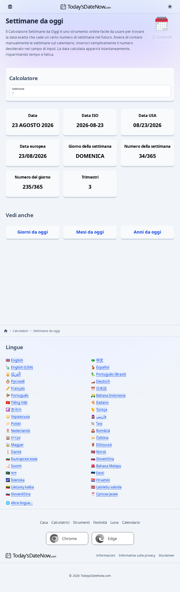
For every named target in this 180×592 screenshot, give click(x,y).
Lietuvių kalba (22, 487)
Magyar (17, 444)
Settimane (18, 89)
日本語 (101, 388)
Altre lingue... (22, 502)
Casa (44, 522)
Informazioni (105, 555)
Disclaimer (166, 555)
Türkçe (101, 409)
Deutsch (103, 381)
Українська (20, 416)
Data (32, 115)
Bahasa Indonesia (111, 395)
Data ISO (90, 115)
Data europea (33, 146)
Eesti (100, 472)
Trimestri (90, 177)
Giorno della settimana (90, 146)
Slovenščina (21, 494)
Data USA (147, 115)
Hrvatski (103, 480)
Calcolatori (20, 331)
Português (20, 395)
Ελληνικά (104, 444)
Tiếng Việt (19, 402)
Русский (18, 381)
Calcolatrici (60, 522)
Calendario (131, 522)
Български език (24, 458)
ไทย (99, 423)
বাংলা (13, 472)
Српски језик (107, 494)
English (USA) (22, 367)
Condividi (164, 37)
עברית (15, 437)
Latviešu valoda (109, 487)
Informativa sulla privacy (137, 555)
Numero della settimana (147, 146)
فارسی (101, 416)
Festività (100, 522)
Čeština (102, 437)
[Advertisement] (90, 281)
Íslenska (18, 480)
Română (103, 430)
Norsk (101, 451)
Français (18, 388)
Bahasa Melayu (108, 465)
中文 (99, 360)
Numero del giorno (32, 177)
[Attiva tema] (170, 6)
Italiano (102, 402)
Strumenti (81, 522)
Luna (114, 522)
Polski (16, 423)
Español (102, 367)
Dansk (16, 451)
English (17, 360)
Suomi (16, 465)
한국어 (16, 409)
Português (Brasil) (111, 374)
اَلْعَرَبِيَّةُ (16, 374)
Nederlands (20, 430)
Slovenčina (105, 458)
